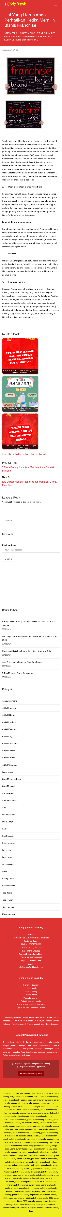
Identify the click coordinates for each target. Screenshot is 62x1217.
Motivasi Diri (7, 864)
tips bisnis (19, 454)
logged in (18, 502)
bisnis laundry (8, 772)
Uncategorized (8, 914)
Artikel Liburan (8, 758)
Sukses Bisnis (8, 885)
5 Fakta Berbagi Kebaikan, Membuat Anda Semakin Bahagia (28, 469)
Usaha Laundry (31, 988)
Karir (4, 829)
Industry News (8, 814)
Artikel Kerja (7, 736)
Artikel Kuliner (8, 750)
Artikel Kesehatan (10, 743)
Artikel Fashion (9, 708)
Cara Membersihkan (11, 779)
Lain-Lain (6, 850)
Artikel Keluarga (9, 729)
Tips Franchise (9, 900)
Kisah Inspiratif (9, 843)
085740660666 (35, 957)
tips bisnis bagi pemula (36, 454)
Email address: (9, 545)
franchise (7, 454)
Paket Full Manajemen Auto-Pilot (31, 1004)
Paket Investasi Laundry (31, 1001)
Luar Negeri (7, 857)
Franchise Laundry (31, 985)
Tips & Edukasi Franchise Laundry (31, 1008)
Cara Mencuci (8, 786)
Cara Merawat (8, 793)
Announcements (9, 701)
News (4, 871)
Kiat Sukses (7, 836)
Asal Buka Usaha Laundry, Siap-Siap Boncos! (23, 662)
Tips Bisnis (7, 893)
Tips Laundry (8, 907)
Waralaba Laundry (31, 998)
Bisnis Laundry (31, 991)
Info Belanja (7, 822)
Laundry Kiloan (31, 995)
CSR (4, 807)
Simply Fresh (8, 878)
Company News (9, 800)
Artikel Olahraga (9, 765)
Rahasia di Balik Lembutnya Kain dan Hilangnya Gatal (26, 651)
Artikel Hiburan (9, 715)
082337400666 (34, 961)
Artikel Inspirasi (9, 722)
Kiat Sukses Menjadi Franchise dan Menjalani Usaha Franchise (29, 483)
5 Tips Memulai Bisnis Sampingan (17, 673)
